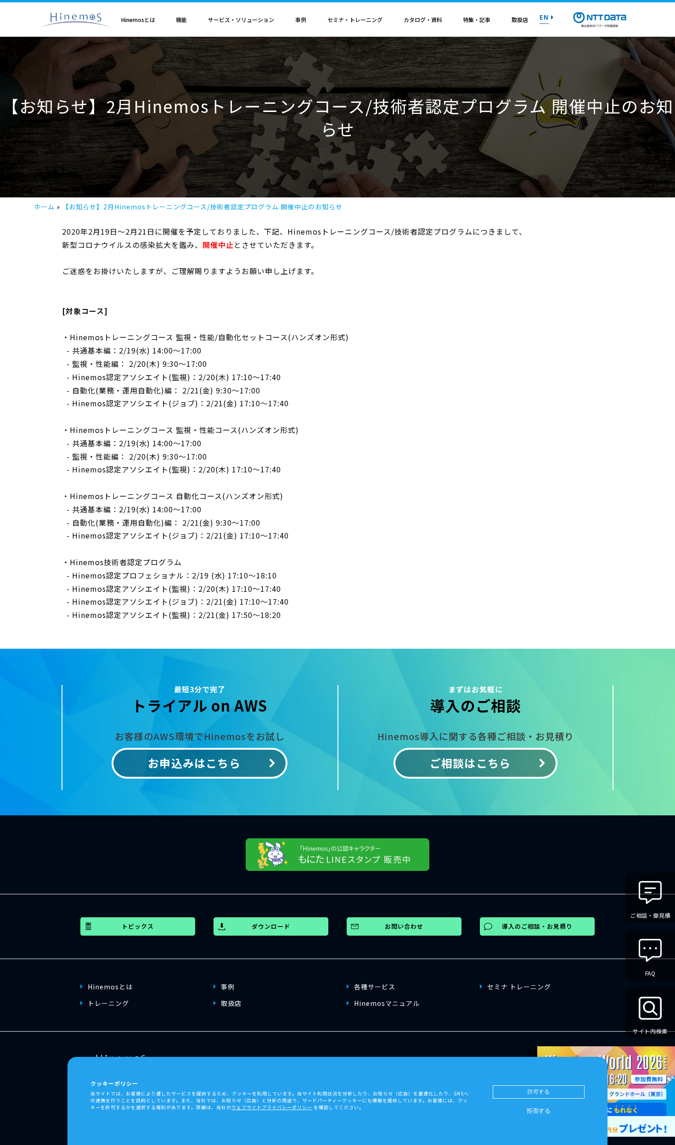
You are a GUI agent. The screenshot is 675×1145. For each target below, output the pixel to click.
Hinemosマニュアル (387, 1003)
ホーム (44, 206)
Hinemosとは (138, 19)
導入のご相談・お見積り (537, 926)
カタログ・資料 (423, 19)
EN (544, 17)
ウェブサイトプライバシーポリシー (271, 1106)
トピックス (138, 926)
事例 (300, 19)
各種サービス (374, 986)
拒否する (539, 1110)
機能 (181, 19)
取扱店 (520, 19)
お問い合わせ (404, 926)
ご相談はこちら (470, 763)
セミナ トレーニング (519, 986)
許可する (539, 1092)
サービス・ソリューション (241, 19)
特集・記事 (476, 19)
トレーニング (108, 1003)
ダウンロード (271, 926)
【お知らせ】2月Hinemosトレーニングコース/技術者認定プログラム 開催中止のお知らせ (202, 206)
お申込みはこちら (194, 763)
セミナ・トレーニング (354, 19)
